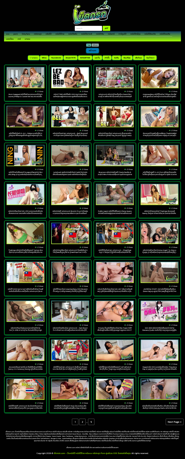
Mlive (44, 58)
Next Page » (174, 422)
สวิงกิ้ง (107, 58)
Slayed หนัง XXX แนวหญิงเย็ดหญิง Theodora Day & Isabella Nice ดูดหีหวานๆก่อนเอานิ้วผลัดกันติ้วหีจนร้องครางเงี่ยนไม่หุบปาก (159, 369)
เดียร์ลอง (138, 58)
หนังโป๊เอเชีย (165, 33)
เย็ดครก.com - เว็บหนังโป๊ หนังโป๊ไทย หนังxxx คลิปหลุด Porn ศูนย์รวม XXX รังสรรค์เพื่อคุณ (92, 453)
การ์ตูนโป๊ (122, 33)
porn (15, 33)
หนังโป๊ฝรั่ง (72, 33)
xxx (7, 33)
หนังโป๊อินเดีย (150, 33)
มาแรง (27, 38)
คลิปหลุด (38, 33)
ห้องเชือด (127, 58)
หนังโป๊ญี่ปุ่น (135, 33)
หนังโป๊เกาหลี (86, 33)
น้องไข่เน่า (150, 58)
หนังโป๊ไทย (60, 33)
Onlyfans (26, 33)
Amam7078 (71, 58)
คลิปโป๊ (48, 33)
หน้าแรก (92, 50)
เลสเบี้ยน (10, 38)
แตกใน (97, 58)
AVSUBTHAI (85, 58)
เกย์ (19, 38)
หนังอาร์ (111, 33)
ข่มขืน (116, 58)
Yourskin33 (56, 58)
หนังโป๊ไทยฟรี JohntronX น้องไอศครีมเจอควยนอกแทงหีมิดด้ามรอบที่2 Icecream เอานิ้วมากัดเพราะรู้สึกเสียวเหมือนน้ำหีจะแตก (25, 408)
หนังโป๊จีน (100, 33)
